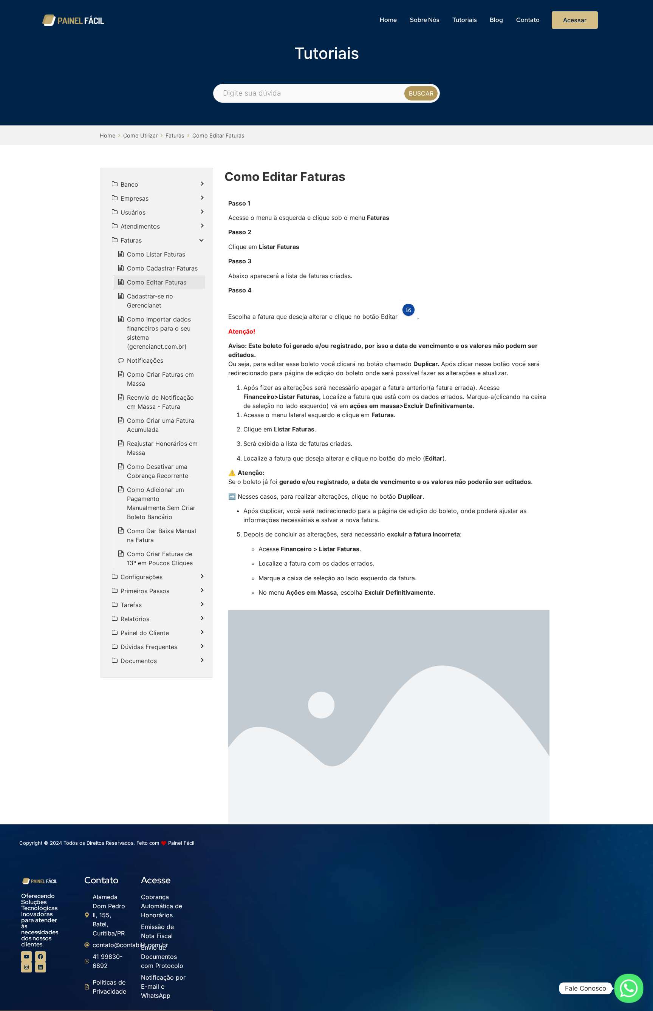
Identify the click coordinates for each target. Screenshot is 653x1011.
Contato (528, 20)
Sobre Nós (424, 20)
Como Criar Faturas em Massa (160, 379)
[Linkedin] (40, 967)
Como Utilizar (140, 135)
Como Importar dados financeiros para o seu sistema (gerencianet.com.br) (159, 332)
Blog (496, 20)
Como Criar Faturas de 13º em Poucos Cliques (160, 558)
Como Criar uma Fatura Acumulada (160, 425)
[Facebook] (40, 956)
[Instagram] (26, 967)
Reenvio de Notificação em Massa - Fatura (160, 402)
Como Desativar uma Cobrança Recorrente (157, 471)
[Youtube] (26, 956)
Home (388, 20)
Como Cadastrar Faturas (162, 268)
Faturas (175, 135)
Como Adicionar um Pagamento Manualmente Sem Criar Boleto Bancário (161, 503)
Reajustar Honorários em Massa (162, 448)
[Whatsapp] (629, 988)
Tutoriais (464, 20)
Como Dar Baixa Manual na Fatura (161, 535)
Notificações (145, 360)
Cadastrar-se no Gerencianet (150, 300)
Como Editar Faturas (218, 135)
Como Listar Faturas (156, 254)
